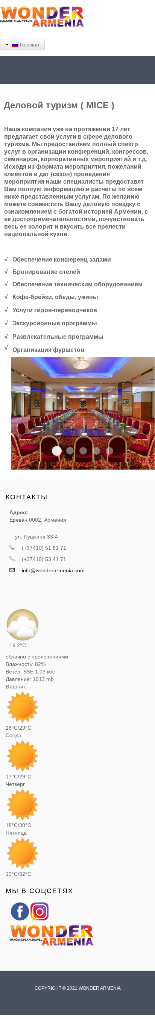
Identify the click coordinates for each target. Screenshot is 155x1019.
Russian (28, 45)
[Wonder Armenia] (20, 911)
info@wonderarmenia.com (53, 570)
